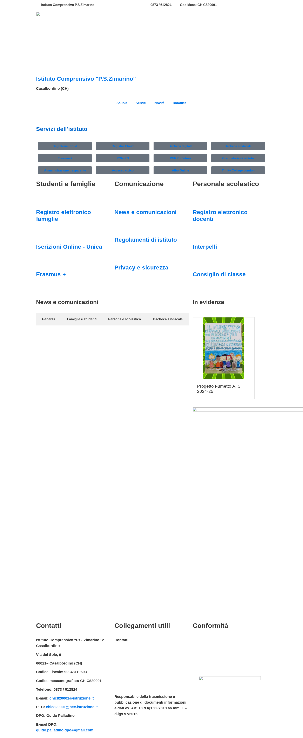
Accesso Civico (128, 657)
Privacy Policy (205, 640)
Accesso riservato (209, 666)
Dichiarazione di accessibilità (218, 649)
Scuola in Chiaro (129, 684)
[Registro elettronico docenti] (198, 200)
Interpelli (205, 247)
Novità (159, 103)
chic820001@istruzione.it (122, 5)
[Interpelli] (198, 235)
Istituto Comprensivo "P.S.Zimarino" (86, 79)
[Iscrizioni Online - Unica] (41, 235)
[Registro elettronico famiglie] (41, 200)
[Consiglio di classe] (198, 263)
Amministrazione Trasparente (140, 666)
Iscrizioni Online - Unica (69, 247)
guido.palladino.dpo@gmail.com (64, 730)
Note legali (202, 657)
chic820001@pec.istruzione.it (72, 707)
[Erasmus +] (41, 263)
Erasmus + (51, 274)
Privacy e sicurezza (141, 267)
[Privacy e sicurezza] (119, 256)
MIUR (119, 649)
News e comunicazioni (145, 212)
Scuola (121, 103)
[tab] (48, 319)
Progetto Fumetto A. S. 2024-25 (219, 389)
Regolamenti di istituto (145, 240)
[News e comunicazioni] (119, 200)
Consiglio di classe (219, 274)
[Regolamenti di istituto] (119, 228)
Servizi (141, 103)
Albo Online (124, 675)
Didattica (180, 103)
